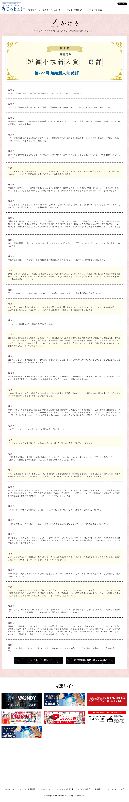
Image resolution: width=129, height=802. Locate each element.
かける (57, 10)
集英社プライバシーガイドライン (108, 789)
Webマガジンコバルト (14, 789)
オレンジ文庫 (73, 10)
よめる (45, 10)
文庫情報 (32, 10)
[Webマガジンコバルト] (13, 7)
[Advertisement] (43, 760)
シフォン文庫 (93, 10)
